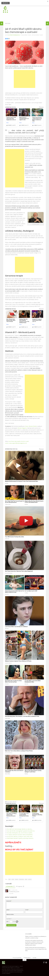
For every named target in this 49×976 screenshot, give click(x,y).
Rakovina (7, 23)
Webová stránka (10, 914)
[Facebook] (44, 962)
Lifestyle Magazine (22, 428)
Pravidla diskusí (27, 957)
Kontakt (34, 957)
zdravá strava (21, 879)
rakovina (16, 879)
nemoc (13, 879)
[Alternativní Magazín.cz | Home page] (5, 9)
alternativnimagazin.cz (14, 35)
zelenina (29, 879)
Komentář (9, 901)
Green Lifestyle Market (31, 426)
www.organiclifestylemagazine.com (18, 443)
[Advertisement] (24, 16)
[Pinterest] (46, 962)
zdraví (26, 879)
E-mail (27, 909)
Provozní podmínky (17, 957)
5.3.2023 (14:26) (14, 890)
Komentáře (10, 886)
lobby (9, 879)
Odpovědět (11, 893)
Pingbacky (20, 886)
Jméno (8, 909)
